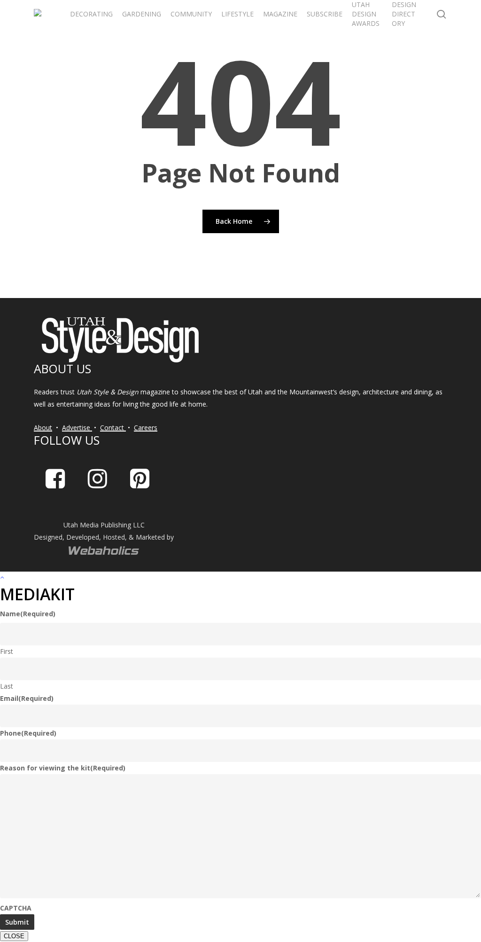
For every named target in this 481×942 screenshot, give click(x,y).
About (43, 427)
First (6, 651)
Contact (113, 427)
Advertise (77, 427)
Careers (145, 427)
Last (6, 686)
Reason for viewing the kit (62, 767)
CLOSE (14, 936)
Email (27, 698)
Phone (28, 733)
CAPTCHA (15, 907)
